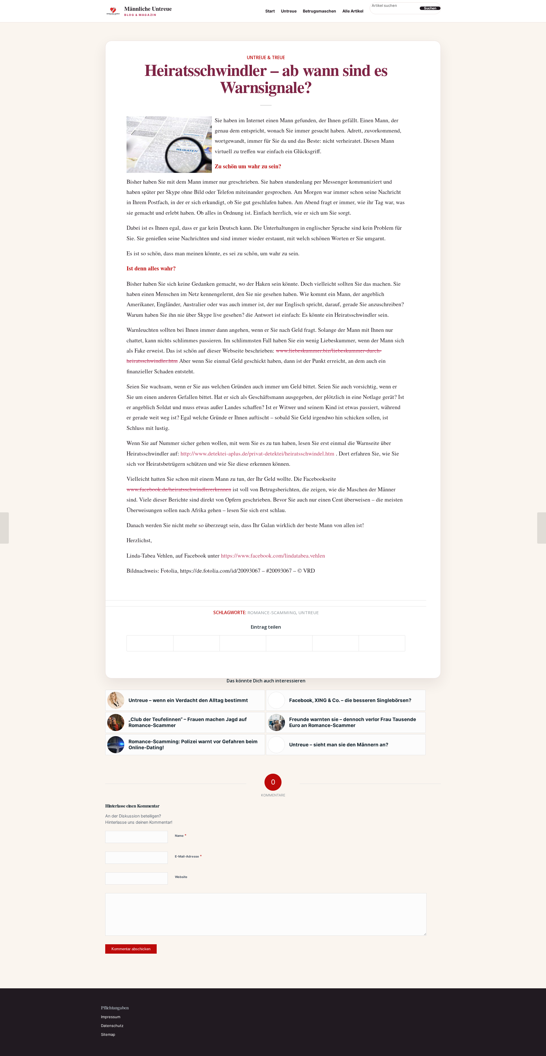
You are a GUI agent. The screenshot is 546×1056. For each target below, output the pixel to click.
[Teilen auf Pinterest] (289, 643)
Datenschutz (112, 1025)
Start (270, 11)
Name (181, 835)
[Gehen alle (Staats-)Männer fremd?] (4, 528)
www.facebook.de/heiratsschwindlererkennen (179, 489)
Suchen (430, 8)
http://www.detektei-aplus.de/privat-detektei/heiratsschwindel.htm (257, 453)
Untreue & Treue (266, 57)
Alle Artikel (352, 11)
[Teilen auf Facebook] (150, 643)
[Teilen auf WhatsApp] (243, 643)
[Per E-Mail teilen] (382, 643)
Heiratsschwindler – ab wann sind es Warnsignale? (265, 78)
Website (181, 877)
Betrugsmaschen (319, 11)
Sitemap (108, 1034)
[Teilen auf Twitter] (196, 643)
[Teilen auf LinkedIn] (336, 643)
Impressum (110, 1016)
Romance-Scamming (271, 612)
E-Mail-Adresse (188, 856)
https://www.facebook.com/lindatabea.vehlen (273, 555)
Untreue (289, 11)
